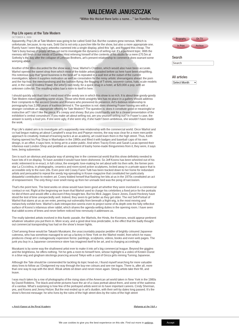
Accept (170, 322)
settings (149, 322)
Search (177, 57)
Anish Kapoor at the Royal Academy (31, 306)
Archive (199, 45)
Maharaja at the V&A (145, 306)
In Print (181, 45)
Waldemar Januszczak (119, 11)
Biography (181, 38)
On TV (199, 38)
